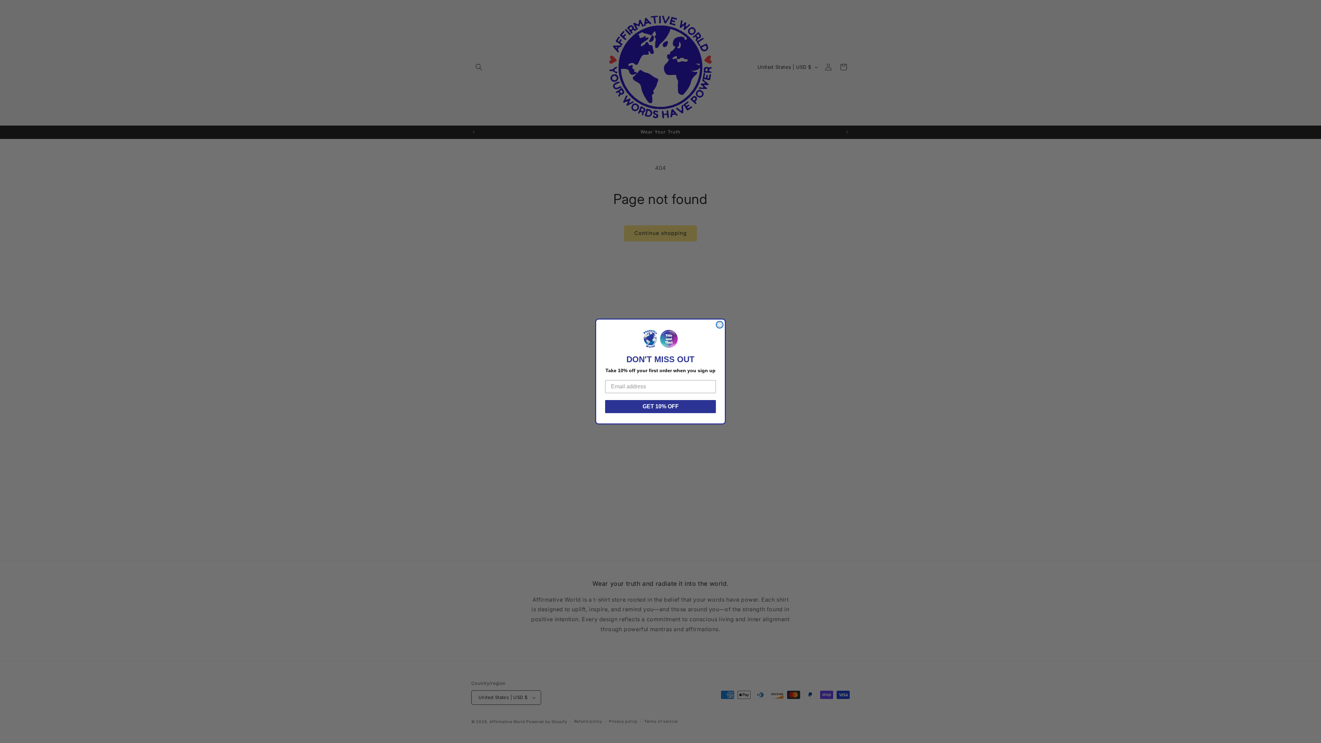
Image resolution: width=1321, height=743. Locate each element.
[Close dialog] (719, 324)
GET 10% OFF (661, 406)
